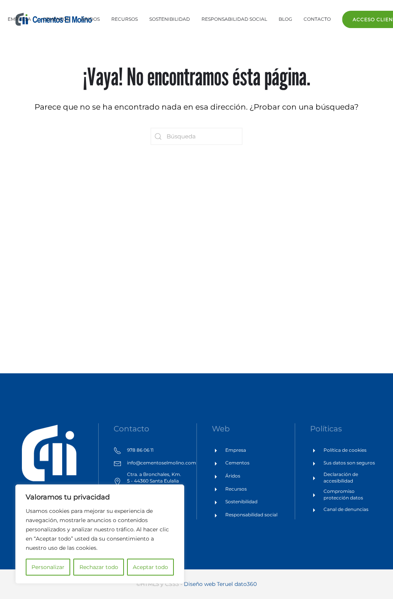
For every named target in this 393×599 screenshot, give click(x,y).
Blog (285, 19)
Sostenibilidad (169, 19)
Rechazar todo (98, 567)
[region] (99, 534)
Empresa (19, 19)
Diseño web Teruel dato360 (220, 584)
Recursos (124, 19)
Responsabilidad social (234, 19)
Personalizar (47, 567)
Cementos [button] (56, 19)
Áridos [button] (90, 19)
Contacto (317, 19)
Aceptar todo (150, 567)
